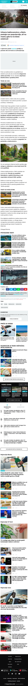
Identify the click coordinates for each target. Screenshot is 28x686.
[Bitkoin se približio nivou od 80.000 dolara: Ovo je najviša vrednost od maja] (6, 486)
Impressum (14, 678)
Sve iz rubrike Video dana (14, 400)
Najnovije (6, 454)
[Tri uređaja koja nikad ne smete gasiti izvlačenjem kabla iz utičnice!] (14, 531)
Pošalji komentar (14, 318)
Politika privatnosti (12, 681)
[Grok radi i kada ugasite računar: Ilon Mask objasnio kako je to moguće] (6, 561)
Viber (21, 294)
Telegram (3, 295)
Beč (2, 304)
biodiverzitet (18, 304)
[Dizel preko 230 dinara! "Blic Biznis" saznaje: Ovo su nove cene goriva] (8, 330)
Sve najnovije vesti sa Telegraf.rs (14, 449)
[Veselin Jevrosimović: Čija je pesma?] (6, 353)
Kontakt (18, 681)
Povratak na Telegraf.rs (4, 2)
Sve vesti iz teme (14, 379)
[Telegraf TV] (19, 673)
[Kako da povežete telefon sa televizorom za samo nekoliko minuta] (6, 551)
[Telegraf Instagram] (15, 673)
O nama (4, 678)
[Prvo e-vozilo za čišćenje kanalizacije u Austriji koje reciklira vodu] (6, 253)
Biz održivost (3, 29)
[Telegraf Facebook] (8, 673)
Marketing (9, 678)
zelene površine (4, 307)
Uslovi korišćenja (19, 299)
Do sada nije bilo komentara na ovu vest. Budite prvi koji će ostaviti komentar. (14, 315)
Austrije (13, 48)
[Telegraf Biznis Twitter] (12, 673)
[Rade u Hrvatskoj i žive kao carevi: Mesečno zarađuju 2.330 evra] (6, 93)
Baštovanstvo (11, 304)
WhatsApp (16, 294)
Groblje (5, 304)
